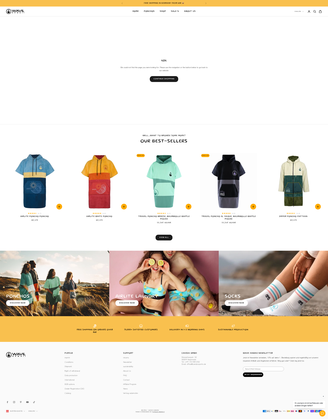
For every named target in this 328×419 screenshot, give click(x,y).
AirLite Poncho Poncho (34, 216)
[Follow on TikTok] (34, 402)
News (125, 388)
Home (135, 11)
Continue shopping (164, 79)
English (298, 11)
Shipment (68, 366)
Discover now (17, 303)
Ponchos (149, 11)
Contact (126, 379)
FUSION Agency (158, 412)
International (69, 379)
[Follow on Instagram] (14, 402)
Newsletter (127, 362)
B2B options (70, 384)
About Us (190, 11)
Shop (163, 11)
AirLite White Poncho (99, 216)
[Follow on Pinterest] (20, 402)
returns (126, 357)
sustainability (128, 366)
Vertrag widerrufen (130, 393)
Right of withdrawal (72, 370)
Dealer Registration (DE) (74, 388)
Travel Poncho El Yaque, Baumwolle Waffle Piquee (229, 218)
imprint (67, 357)
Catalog (68, 393)
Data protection (71, 375)
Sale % (175, 11)
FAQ (125, 375)
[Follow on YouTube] (27, 402)
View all (164, 237)
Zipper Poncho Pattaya (293, 216)
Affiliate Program (129, 384)
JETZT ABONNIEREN (253, 374)
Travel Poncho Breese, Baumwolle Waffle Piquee (164, 218)
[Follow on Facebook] (7, 402)
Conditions (69, 362)
